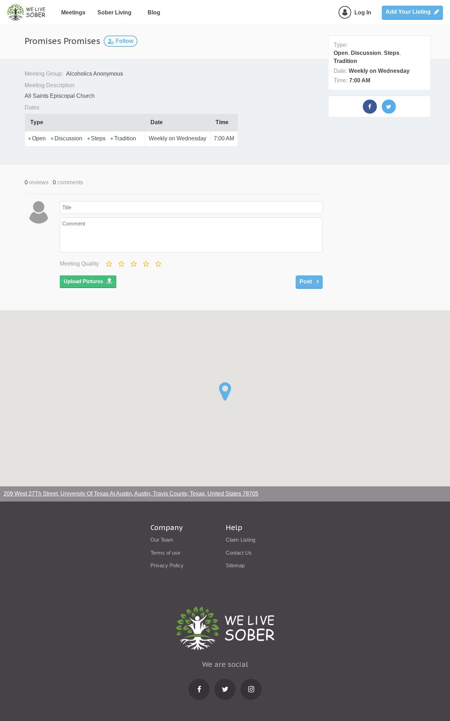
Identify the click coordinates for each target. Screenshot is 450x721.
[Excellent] (158, 262)
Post (306, 282)
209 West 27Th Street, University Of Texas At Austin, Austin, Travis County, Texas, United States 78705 (131, 494)
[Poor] (108, 262)
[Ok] (133, 262)
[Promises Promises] (370, 107)
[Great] (145, 262)
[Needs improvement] (121, 262)
